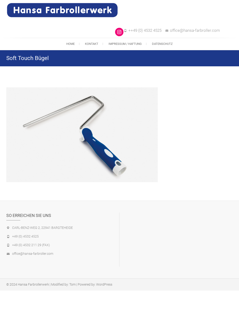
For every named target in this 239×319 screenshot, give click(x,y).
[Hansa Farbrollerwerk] (63, 10)
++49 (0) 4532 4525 (145, 30)
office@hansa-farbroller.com (195, 30)
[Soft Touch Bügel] (82, 134)
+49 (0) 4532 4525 (25, 236)
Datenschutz (162, 44)
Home (70, 44)
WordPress (104, 284)
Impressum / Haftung (125, 44)
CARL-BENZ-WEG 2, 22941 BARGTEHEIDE (42, 228)
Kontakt (91, 44)
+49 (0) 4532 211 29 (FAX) (31, 245)
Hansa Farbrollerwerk (33, 284)
